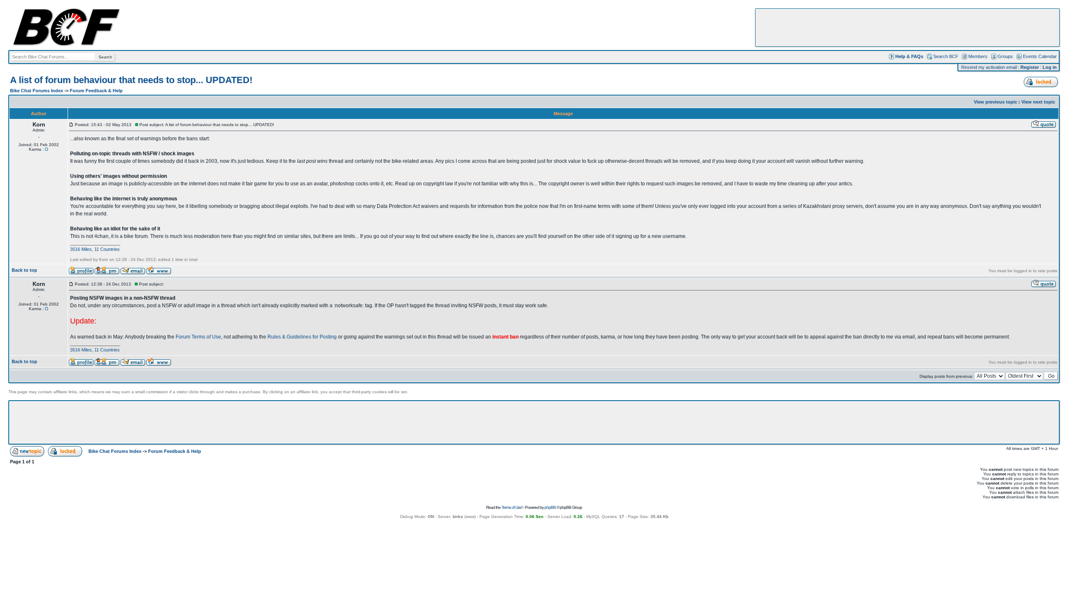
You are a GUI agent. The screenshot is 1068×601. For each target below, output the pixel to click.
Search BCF (945, 56)
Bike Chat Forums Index (36, 90)
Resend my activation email (989, 67)
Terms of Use (511, 507)
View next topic (1038, 101)
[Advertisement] (907, 27)
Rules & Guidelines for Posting (302, 337)
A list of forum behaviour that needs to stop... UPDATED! (131, 80)
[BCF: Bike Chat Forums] (66, 44)
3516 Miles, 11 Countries (95, 249)
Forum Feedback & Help (96, 90)
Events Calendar (1040, 56)
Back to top (24, 270)
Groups (1005, 56)
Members (977, 56)
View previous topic (995, 101)
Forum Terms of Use (198, 337)
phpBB (550, 507)
